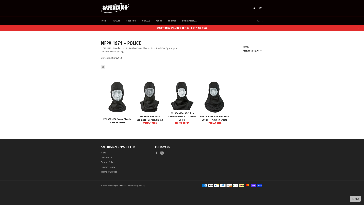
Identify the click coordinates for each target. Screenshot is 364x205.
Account (260, 21)
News (103, 152)
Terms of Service (109, 171)
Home (103, 21)
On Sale (146, 21)
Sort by (246, 47)
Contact (172, 21)
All (103, 67)
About (159, 21)
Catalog (116, 21)
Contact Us (106, 157)
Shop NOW (131, 21)
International (189, 21)
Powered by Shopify (136, 185)
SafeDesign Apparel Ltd (117, 185)
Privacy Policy (108, 166)
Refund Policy (108, 162)
